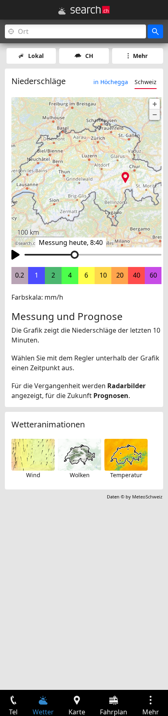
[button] (154, 104)
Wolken (80, 475)
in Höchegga (110, 82)
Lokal (36, 56)
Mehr (140, 56)
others (106, 243)
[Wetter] (62, 11)
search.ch (28, 243)
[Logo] (90, 10)
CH (89, 56)
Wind (33, 475)
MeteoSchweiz (147, 497)
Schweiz (146, 82)
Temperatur (126, 475)
